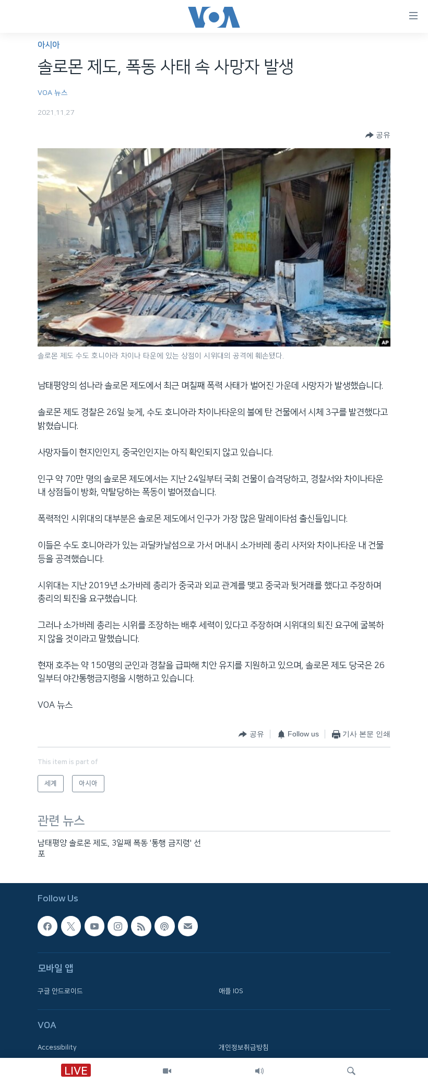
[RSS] (141, 926)
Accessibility (57, 1048)
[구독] (188, 926)
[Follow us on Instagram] (117, 926)
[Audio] (259, 1071)
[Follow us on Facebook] (47, 926)
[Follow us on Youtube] (94, 926)
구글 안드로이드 (60, 991)
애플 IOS (231, 991)
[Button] (377, 135)
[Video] (167, 1071)
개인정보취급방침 (244, 1048)
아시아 (49, 45)
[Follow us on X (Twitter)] (71, 926)
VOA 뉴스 (53, 93)
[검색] (351, 1071)
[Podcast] (164, 926)
